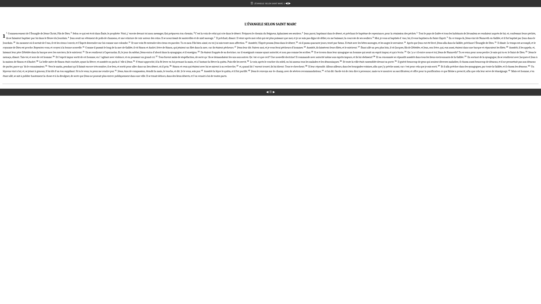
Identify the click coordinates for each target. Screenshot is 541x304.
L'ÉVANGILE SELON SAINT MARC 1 (269, 4)
